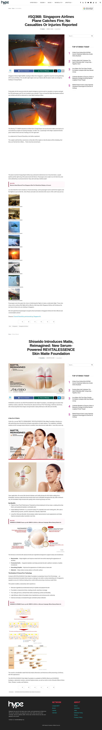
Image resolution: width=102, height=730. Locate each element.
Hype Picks (33, 2)
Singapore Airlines (23, 326)
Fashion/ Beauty (15, 334)
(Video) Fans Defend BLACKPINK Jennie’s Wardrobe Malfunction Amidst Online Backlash (82, 54)
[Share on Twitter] (55, 70)
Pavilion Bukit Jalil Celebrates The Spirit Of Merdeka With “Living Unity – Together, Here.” (82, 62)
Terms (76, 715)
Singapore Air (37, 316)
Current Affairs (18, 8)
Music (49, 2)
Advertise (77, 708)
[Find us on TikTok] (93, 3)
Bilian (43, 29)
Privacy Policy (78, 717)
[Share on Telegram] (59, 70)
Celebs (42, 2)
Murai (53, 708)
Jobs (75, 710)
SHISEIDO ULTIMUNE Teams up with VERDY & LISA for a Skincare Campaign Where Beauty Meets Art (35, 522)
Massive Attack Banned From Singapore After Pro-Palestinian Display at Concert (30, 185)
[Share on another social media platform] (62, 70)
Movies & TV (58, 2)
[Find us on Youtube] (88, 3)
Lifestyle (68, 2)
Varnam (54, 713)
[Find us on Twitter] (83, 3)
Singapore (14, 326)
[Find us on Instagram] (85, 3)
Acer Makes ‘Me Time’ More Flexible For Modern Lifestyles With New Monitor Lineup (82, 70)
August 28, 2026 (50, 358)
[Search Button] (100, 2)
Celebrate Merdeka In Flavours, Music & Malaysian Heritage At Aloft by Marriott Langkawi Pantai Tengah (83, 78)
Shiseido (11, 691)
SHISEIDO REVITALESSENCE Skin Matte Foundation (27, 691)
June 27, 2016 (50, 29)
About (76, 706)
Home (9, 8)
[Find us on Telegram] (90, 3)
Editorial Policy (78, 713)
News (13, 8)
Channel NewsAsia (18, 316)
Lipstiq (54, 710)
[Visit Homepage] (5, 2)
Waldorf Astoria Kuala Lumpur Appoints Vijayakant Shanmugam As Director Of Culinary (82, 86)
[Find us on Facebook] (80, 3)
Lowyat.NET (55, 706)
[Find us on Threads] (96, 3)
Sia (10, 326)
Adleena (42, 358)
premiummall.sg (28, 316)
